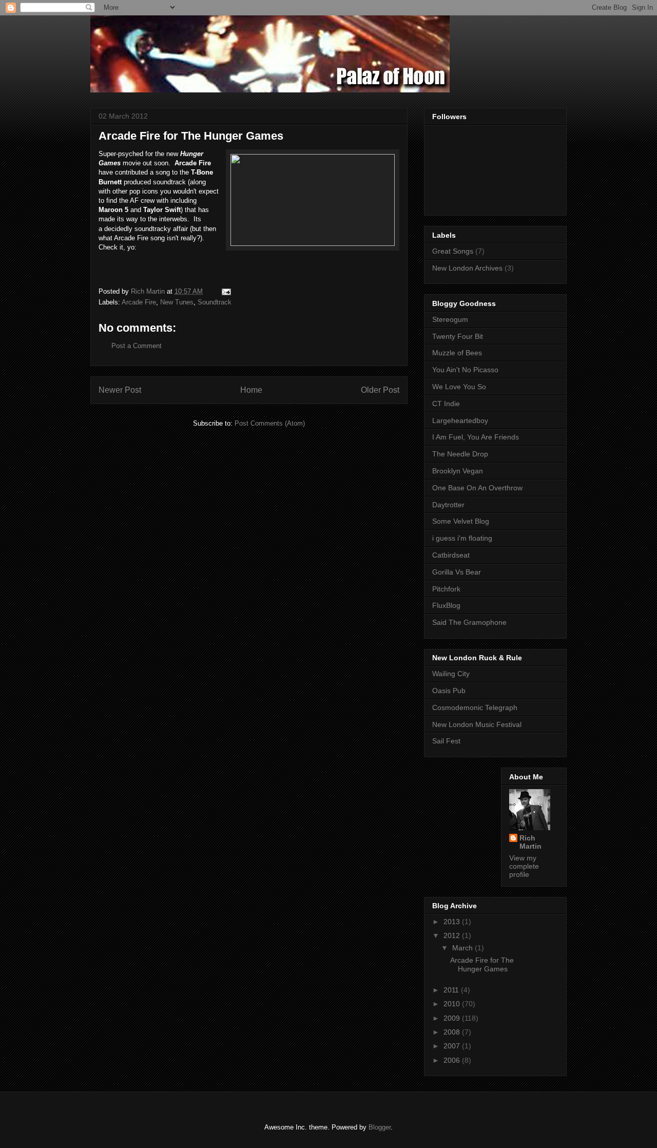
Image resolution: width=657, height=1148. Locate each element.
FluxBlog (446, 605)
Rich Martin (530, 842)
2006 (452, 1060)
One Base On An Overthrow (477, 488)
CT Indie (446, 403)
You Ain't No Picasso (465, 370)
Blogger (380, 1127)
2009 (452, 1018)
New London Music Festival (476, 724)
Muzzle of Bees (457, 353)
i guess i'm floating (462, 538)
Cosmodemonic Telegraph (474, 707)
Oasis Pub (449, 690)
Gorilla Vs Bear (456, 572)
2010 (452, 1004)
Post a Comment (136, 346)
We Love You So (459, 386)
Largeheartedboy (460, 420)
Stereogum (450, 319)
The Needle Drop (460, 454)
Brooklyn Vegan (457, 471)
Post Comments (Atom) (270, 423)
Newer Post (120, 390)
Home (251, 390)
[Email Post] (225, 291)
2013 (452, 921)
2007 (452, 1046)
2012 (452, 935)
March (463, 948)
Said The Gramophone (469, 622)
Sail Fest (446, 741)
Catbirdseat (451, 555)
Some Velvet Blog (460, 521)
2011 (452, 990)
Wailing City (451, 673)
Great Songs (452, 251)
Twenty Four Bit (457, 336)
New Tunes (177, 302)
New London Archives (467, 268)
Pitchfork (446, 589)
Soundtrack (214, 302)
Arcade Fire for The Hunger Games (482, 964)
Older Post (380, 390)
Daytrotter (448, 505)
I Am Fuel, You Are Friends (475, 437)
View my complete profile (524, 866)
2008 (452, 1032)
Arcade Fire (139, 302)
